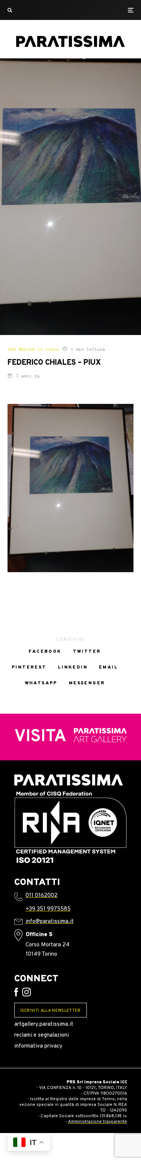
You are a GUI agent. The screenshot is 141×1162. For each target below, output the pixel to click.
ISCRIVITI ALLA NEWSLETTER (50, 1010)
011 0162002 (42, 895)
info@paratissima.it (50, 921)
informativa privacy (38, 1046)
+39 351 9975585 (48, 909)
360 (11, 350)
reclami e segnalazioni (41, 1035)
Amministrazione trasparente (97, 1121)
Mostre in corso (39, 350)
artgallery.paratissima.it (43, 1024)
